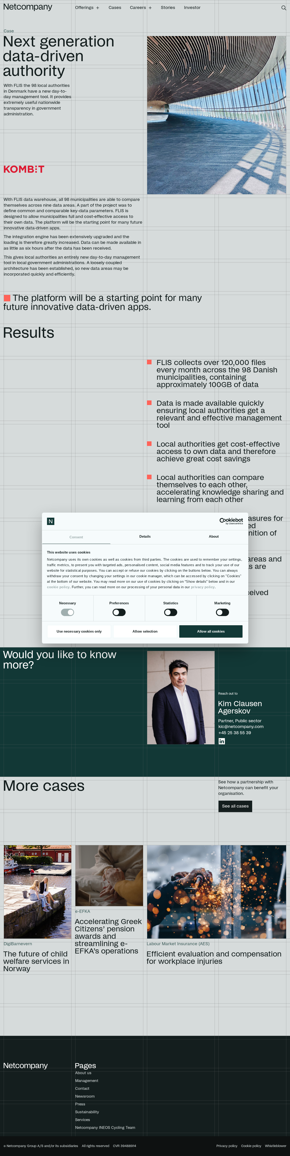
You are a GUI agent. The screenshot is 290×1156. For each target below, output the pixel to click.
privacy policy (203, 587)
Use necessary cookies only (79, 631)
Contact (82, 1088)
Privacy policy (227, 1146)
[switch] (119, 612)
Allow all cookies (211, 631)
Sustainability (87, 1112)
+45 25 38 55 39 (234, 733)
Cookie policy (251, 1146)
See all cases (235, 806)
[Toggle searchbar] (284, 8)
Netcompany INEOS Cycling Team (105, 1128)
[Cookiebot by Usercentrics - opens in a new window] (223, 521)
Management (86, 1081)
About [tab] (214, 536)
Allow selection (145, 631)
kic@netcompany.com (241, 727)
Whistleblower (275, 1146)
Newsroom (85, 1096)
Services (82, 1120)
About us (83, 1073)
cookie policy (58, 587)
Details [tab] (145, 536)
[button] (87, 8)
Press (80, 1104)
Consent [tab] (76, 537)
